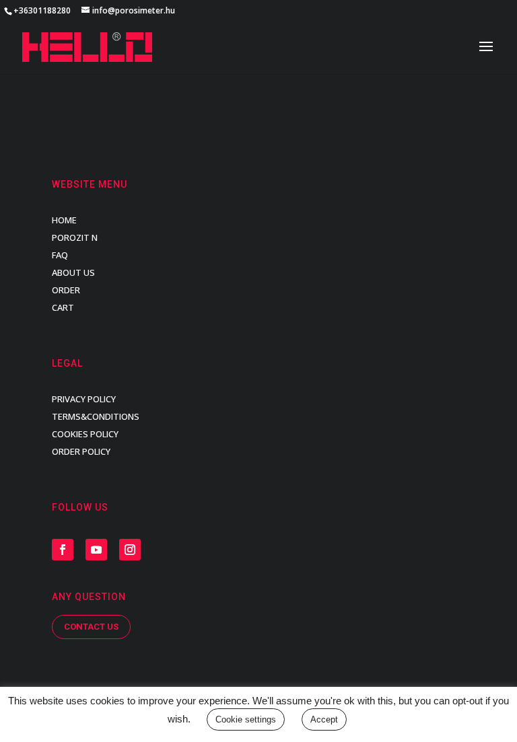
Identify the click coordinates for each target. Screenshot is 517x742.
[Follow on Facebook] (62, 549)
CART (63, 307)
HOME (64, 220)
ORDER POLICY (81, 451)
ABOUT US (73, 272)
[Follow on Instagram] (130, 549)
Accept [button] (324, 719)
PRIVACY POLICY (84, 399)
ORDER (66, 290)
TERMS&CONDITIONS (95, 416)
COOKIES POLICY (85, 434)
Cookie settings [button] (245, 719)
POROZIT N (75, 237)
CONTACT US (91, 627)
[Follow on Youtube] (96, 549)
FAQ (60, 255)
